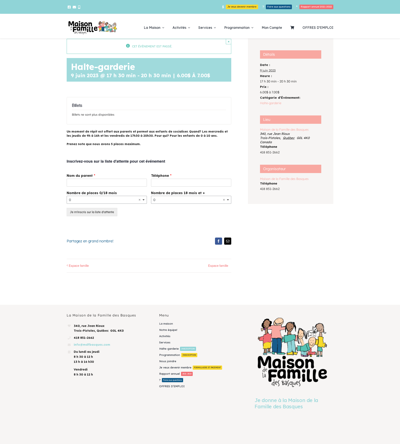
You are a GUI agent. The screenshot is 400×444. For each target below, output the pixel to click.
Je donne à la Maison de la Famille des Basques (286, 403)
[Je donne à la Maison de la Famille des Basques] (292, 352)
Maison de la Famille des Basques (284, 130)
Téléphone (161, 175)
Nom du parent (81, 175)
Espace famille (79, 265)
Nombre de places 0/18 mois (92, 193)
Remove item (140, 200)
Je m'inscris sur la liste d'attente (92, 212)
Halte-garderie (270, 103)
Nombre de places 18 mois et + (178, 193)
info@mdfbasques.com (92, 345)
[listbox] (107, 200)
